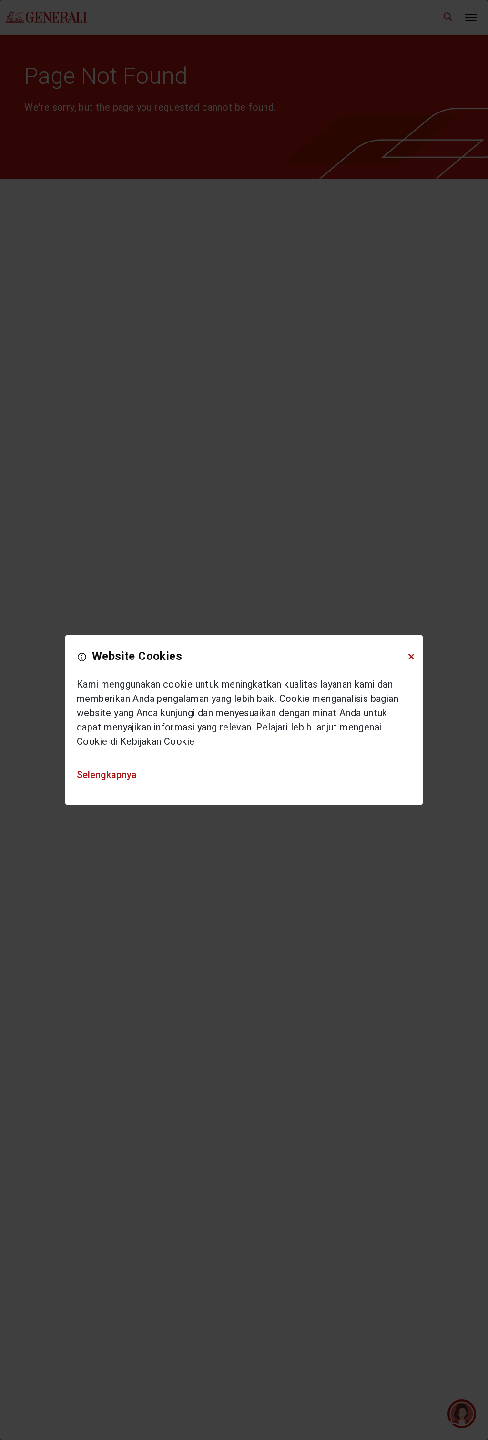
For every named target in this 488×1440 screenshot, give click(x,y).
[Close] (411, 656)
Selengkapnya (107, 775)
